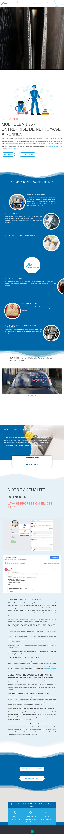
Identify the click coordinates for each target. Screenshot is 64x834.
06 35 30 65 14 (54, 146)
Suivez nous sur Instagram (32, 778)
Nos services (8, 154)
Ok (32, 831)
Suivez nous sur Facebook (32, 769)
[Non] (62, 829)
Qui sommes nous (27, 154)
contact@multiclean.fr (12, 148)
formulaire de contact (50, 668)
